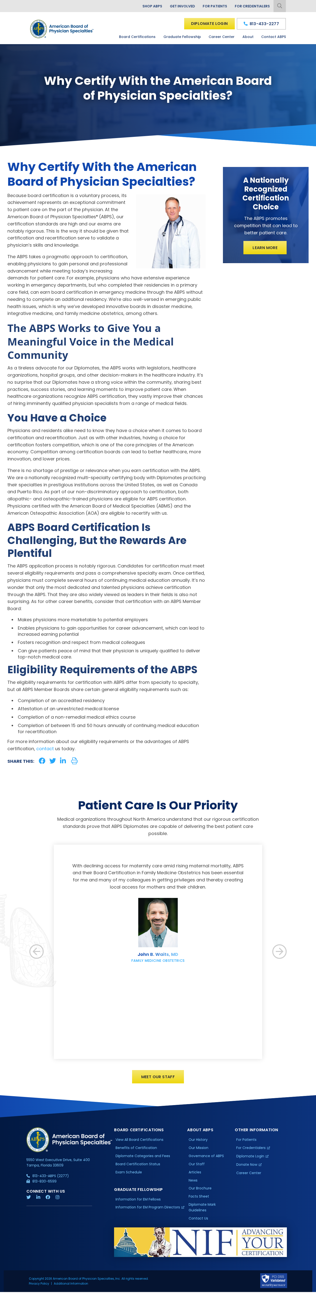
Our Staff (197, 1164)
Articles (195, 1172)
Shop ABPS (152, 6)
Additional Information (71, 1283)
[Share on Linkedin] (63, 760)
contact (45, 749)
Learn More (265, 248)
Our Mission (198, 1147)
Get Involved (182, 6)
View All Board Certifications (139, 1139)
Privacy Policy (39, 1283)
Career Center (222, 36)
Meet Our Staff (158, 1077)
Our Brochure (200, 1188)
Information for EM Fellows (138, 1199)
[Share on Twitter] (52, 760)
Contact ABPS (273, 36)
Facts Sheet (199, 1196)
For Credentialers (252, 6)
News (193, 1180)
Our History (198, 1139)
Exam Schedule (129, 1172)
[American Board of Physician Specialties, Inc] (62, 29)
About (248, 36)
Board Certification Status (138, 1164)
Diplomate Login (209, 23)
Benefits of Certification (136, 1147)
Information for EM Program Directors (148, 1207)
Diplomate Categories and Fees (143, 1155)
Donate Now (246, 1164)
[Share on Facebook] (42, 760)
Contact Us (198, 1218)
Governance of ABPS (206, 1155)
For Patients (215, 6)
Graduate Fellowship (182, 36)
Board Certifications (137, 36)
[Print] (74, 760)
